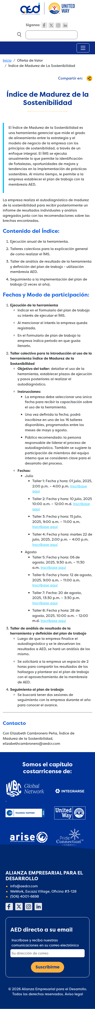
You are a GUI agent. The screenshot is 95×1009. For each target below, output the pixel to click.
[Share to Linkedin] (70, 86)
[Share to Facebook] (47, 86)
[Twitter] (51, 25)
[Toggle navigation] (83, 47)
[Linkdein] (65, 25)
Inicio (7, 60)
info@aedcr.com (24, 886)
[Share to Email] (77, 86)
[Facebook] (44, 25)
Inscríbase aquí (45, 527)
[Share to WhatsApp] (62, 86)
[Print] (85, 86)
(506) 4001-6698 (24, 896)
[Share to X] (54, 86)
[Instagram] (58, 25)
